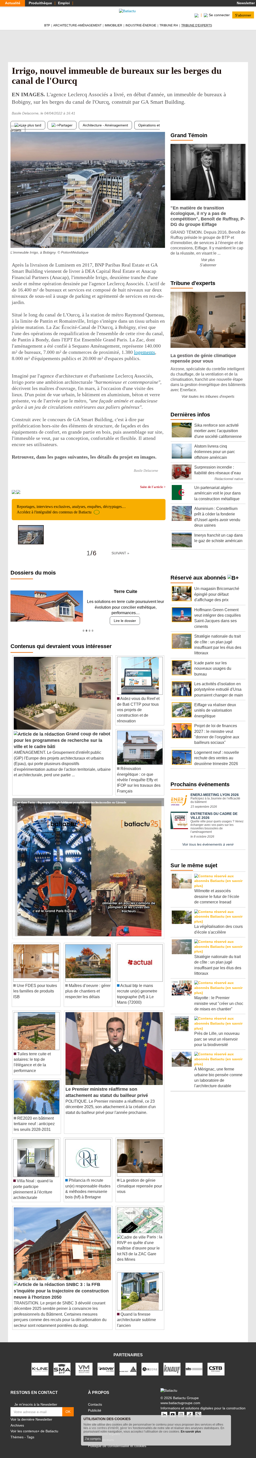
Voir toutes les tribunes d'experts (208, 396)
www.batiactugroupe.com (180, 1397)
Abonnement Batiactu (105, 1411)
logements (144, 352)
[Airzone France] (150, 1363)
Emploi (64, 3)
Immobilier (113, 25)
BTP (47, 25)
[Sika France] (128, 1363)
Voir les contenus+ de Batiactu (34, 1426)
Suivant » (120, 553)
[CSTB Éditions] (216, 1363)
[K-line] (40, 1363)
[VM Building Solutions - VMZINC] (84, 1363)
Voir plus (208, 260)
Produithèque (40, 3)
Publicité (94, 1405)
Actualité (12, 3)
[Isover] (106, 1363)
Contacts (95, 1399)
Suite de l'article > (153, 487)
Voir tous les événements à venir (208, 844)
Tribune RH (169, 25)
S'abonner (243, 15)
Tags (30, 1431)
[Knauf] (172, 1363)
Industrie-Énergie (141, 25)
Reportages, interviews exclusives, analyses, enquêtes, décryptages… (71, 509)
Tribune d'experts (196, 25)
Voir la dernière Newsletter (31, 1414)
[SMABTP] (62, 1363)
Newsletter (245, 3)
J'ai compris (93, 1439)
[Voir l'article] (159, 796)
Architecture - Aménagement (105, 125)
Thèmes (17, 1431)
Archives (17, 1420)
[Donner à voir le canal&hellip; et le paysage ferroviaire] (162, 238)
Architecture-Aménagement (77, 25)
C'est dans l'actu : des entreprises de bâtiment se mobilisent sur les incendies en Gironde (70, 796)
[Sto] (194, 1363)
